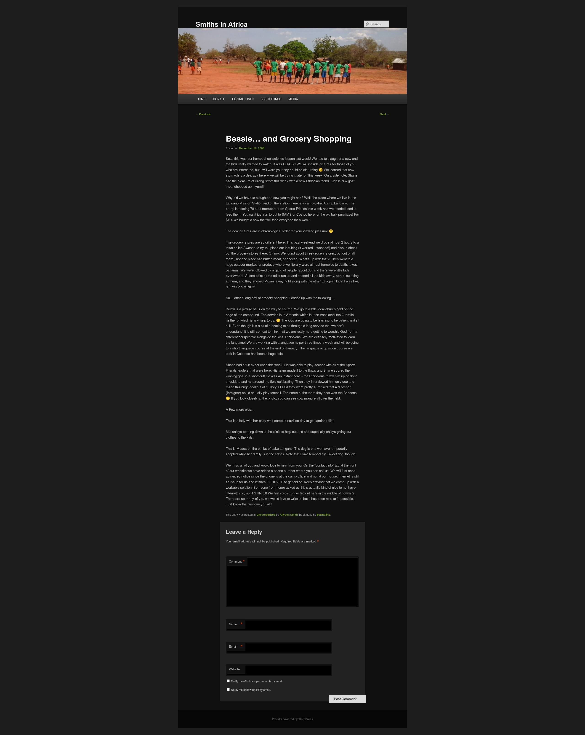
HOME (201, 99)
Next (384, 114)
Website (234, 669)
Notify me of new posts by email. (251, 690)
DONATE (219, 99)
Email (236, 646)
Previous (203, 114)
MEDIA (293, 99)
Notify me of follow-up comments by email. (257, 681)
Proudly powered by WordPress (292, 719)
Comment (237, 561)
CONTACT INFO (243, 99)
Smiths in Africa (222, 24)
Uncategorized (265, 514)
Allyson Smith (289, 514)
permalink (323, 514)
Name (236, 624)
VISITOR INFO (271, 99)
